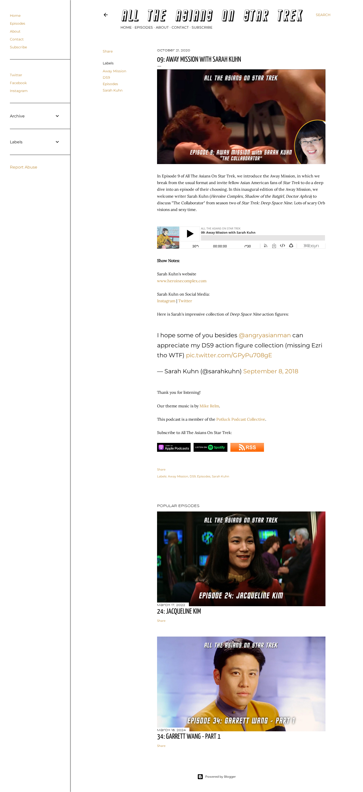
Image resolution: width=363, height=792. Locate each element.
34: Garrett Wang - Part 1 (189, 736)
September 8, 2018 (270, 371)
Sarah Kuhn (112, 90)
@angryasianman (265, 335)
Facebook (18, 83)
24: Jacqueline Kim (179, 611)
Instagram (166, 300)
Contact (180, 27)
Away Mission (114, 71)
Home (126, 27)
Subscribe (202, 27)
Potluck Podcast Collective (240, 419)
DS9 (106, 77)
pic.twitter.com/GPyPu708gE (229, 355)
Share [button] (108, 51)
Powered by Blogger (220, 776)
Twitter (185, 300)
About (162, 27)
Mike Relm (209, 405)
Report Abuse (23, 167)
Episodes (144, 27)
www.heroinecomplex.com (181, 280)
